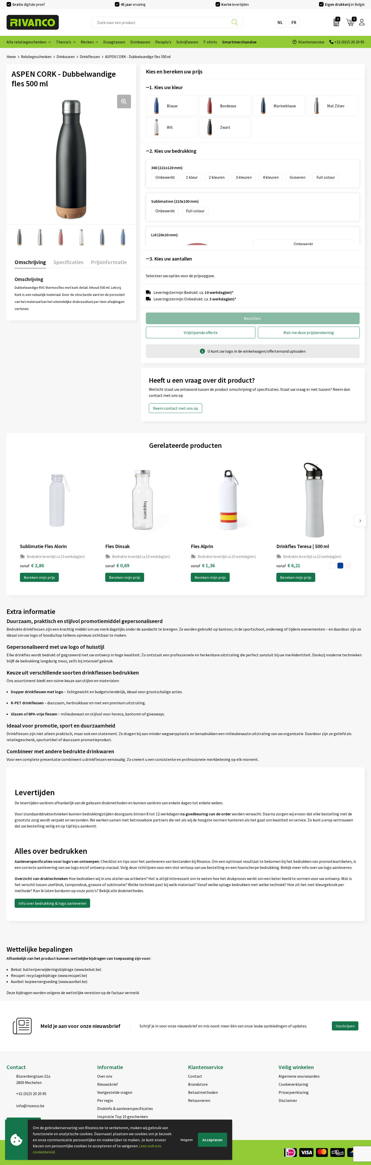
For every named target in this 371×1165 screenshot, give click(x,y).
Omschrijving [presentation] (30, 262)
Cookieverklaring (293, 1084)
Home (11, 56)
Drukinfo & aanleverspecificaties (125, 1108)
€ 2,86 (32, 565)
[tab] (30, 263)
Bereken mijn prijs (39, 577)
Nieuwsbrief (107, 1084)
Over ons (104, 1076)
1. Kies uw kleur (166, 87)
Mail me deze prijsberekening (308, 332)
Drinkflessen (90, 56)
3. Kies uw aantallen (170, 258)
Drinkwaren (66, 56)
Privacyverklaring (294, 1092)
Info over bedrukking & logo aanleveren (52, 903)
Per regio (105, 1100)
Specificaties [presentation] (68, 262)
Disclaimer (288, 1100)
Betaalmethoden (203, 1092)
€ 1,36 (203, 565)
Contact (195, 1076)
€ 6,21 (288, 565)
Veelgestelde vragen (114, 1092)
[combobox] (167, 22)
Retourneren (199, 1100)
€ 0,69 (117, 565)
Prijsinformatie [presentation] (109, 262)
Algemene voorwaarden (299, 1076)
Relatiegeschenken (36, 56)
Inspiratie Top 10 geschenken (122, 1116)
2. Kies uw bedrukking (172, 151)
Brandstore (198, 1084)
